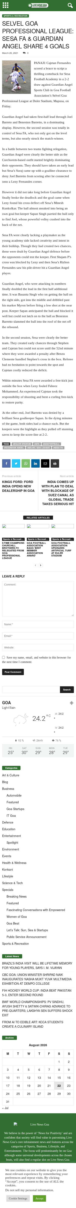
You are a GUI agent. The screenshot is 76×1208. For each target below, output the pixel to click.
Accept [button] (39, 1198)
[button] (69, 5)
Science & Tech (12, 883)
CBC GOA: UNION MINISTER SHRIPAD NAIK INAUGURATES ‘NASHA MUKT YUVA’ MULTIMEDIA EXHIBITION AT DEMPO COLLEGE (37, 979)
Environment (10, 849)
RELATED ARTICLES (38, 517)
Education (8, 829)
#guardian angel (14, 447)
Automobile (14, 795)
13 (39, 1077)
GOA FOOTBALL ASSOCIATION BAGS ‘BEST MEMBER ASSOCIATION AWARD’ (36, 549)
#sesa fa (58, 447)
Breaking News (17, 896)
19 (28, 1085)
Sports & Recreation (15, 16)
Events (6, 856)
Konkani (7, 869)
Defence (7, 822)
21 (49, 1085)
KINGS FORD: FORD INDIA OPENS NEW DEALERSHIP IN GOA (18, 486)
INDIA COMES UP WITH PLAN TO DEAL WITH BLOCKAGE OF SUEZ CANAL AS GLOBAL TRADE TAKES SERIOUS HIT (58, 493)
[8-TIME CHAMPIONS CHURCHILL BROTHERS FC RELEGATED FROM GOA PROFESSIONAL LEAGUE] (13, 532)
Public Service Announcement (26, 937)
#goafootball (51, 444)
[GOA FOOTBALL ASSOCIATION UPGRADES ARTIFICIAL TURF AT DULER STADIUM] (62, 532)
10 (8, 1077)
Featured (13, 802)
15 (59, 1077)
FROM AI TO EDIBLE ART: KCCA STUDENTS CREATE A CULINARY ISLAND (32, 1024)
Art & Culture (10, 775)
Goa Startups (15, 809)
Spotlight (12, 842)
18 (18, 1085)
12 (28, 1077)
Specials (7, 889)
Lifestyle (7, 876)
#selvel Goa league (38, 447)
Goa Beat (13, 923)
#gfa (36, 444)
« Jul (5, 1108)
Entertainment (11, 836)
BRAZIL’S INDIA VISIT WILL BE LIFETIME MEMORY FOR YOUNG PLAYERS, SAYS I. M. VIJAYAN (37, 965)
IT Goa (11, 815)
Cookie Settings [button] (18, 1198)
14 (49, 1077)
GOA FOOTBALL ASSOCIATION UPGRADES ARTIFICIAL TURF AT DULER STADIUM (61, 549)
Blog (5, 782)
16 (69, 1077)
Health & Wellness (14, 863)
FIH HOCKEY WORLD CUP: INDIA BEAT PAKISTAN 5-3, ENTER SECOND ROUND (36, 992)
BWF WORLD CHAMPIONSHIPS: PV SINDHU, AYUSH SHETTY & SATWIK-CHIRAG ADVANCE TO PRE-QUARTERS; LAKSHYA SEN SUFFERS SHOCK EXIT (37, 1008)
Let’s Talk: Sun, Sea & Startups (27, 930)
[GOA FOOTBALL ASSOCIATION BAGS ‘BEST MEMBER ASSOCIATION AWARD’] (38, 532)
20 (39, 1085)
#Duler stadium (22, 444)
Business (8, 788)
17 (8, 1085)
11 (18, 1077)
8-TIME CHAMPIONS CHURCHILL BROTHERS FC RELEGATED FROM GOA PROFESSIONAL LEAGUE (13, 550)
